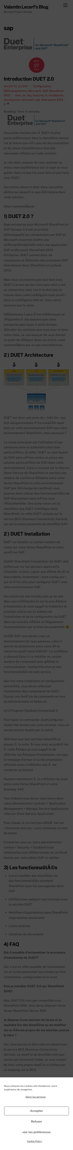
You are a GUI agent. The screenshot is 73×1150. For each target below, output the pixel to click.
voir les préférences (36, 1132)
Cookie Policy (34, 1141)
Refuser (36, 1121)
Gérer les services (36, 1097)
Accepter (36, 1110)
